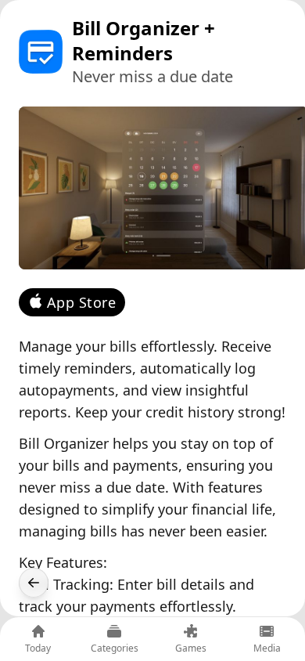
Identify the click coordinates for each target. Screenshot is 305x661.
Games (190, 648)
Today (38, 648)
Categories (114, 648)
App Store (81, 302)
